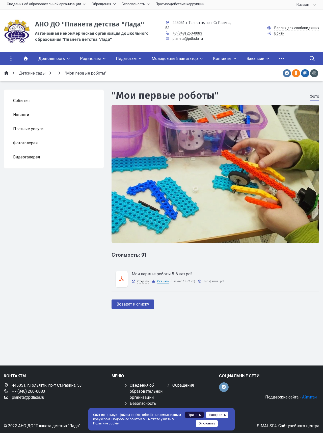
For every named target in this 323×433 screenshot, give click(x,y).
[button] (215, 238)
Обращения (183, 385)
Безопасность (143, 403)
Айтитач (309, 397)
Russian (303, 5)
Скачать (163, 281)
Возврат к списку (133, 304)
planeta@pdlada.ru (188, 39)
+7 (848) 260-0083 (187, 33)
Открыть (143, 281)
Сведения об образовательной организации (146, 391)
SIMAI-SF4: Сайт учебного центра (288, 425)
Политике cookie (106, 423)
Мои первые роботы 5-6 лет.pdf (162, 274)
